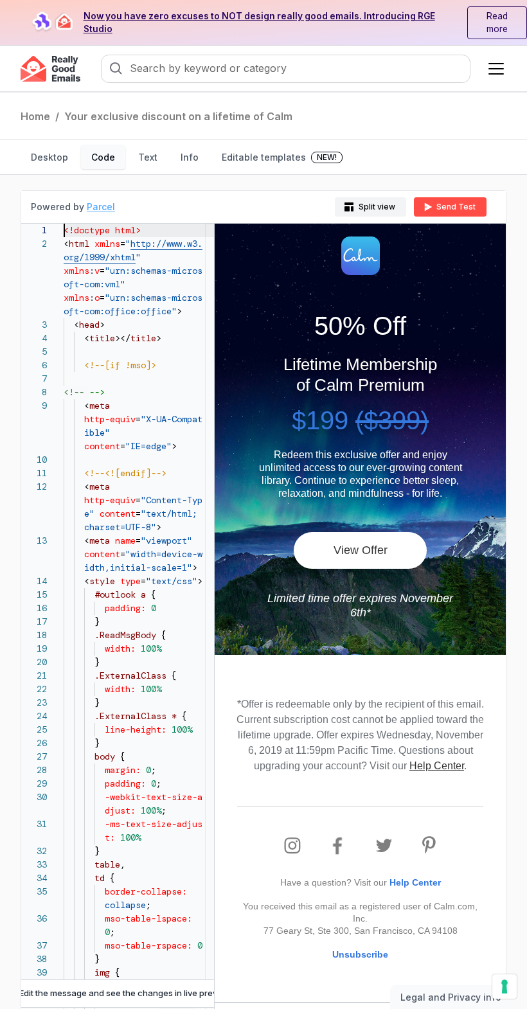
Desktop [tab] (49, 157)
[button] (493, 68)
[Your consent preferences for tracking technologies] (504, 986)
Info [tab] (190, 157)
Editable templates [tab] (279, 157)
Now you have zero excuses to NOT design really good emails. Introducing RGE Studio (259, 23)
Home (35, 116)
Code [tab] (103, 157)
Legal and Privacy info (450, 997)
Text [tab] (147, 157)
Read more (497, 23)
